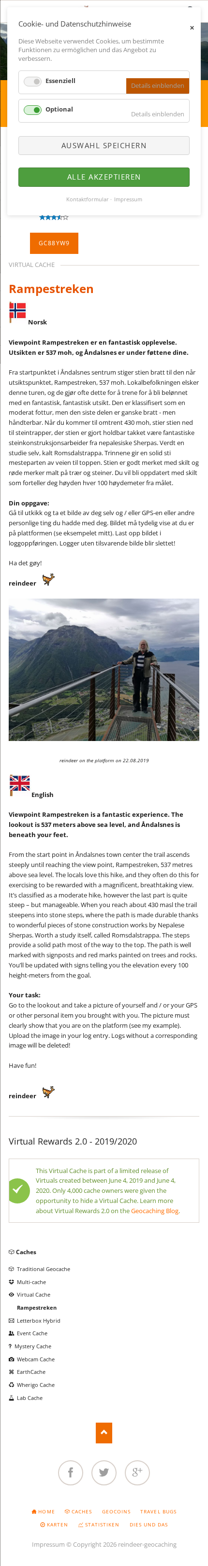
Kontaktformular (87, 199)
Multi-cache (31, 1282)
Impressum (48, 1544)
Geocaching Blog (154, 1210)
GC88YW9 (54, 243)
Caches (26, 1252)
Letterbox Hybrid (38, 1320)
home (46, 1511)
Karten (57, 1524)
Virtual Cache (33, 1294)
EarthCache (31, 1371)
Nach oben (104, 1433)
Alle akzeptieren (104, 177)
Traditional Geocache (43, 1268)
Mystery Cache (33, 1346)
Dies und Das (149, 1524)
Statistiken (102, 1524)
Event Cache (32, 1333)
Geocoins (116, 1511)
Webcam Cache (36, 1359)
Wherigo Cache (36, 1384)
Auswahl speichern (104, 145)
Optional (59, 109)
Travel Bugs (158, 1511)
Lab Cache (30, 1397)
